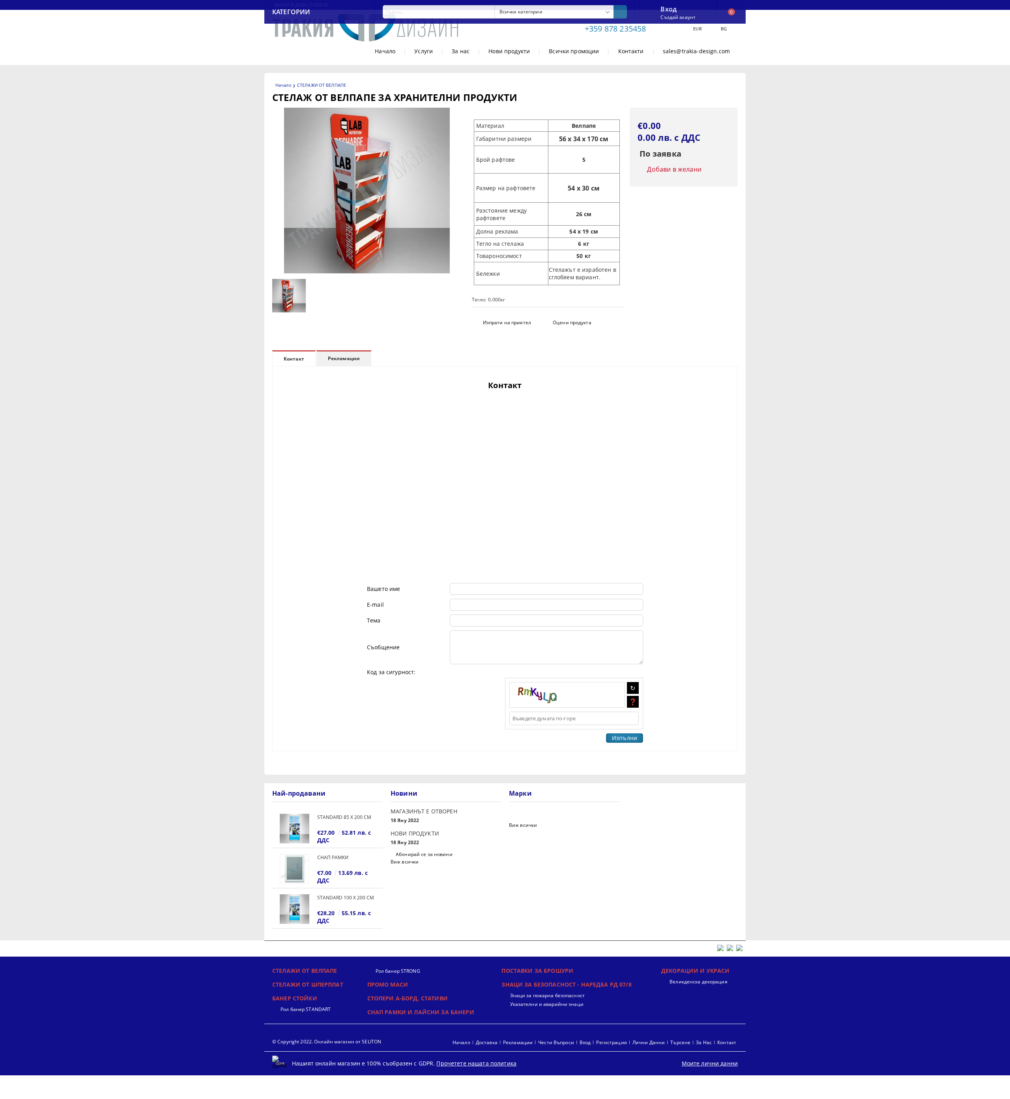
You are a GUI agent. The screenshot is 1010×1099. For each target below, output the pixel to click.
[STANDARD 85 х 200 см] (294, 828)
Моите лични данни (710, 1063)
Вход (668, 8)
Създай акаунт (678, 17)
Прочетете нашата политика (476, 1063)
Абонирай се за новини (424, 854)
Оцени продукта (572, 322)
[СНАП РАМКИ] (294, 869)
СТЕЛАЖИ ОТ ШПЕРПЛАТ (307, 984)
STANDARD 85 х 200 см (344, 817)
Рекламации (344, 358)
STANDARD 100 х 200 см (345, 897)
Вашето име (383, 588)
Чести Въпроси (556, 1042)
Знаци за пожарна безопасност (547, 995)
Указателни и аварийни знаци (546, 1004)
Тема (374, 620)
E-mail (375, 604)
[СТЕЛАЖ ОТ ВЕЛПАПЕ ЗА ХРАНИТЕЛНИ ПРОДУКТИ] (367, 271)
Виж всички (405, 861)
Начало (385, 51)
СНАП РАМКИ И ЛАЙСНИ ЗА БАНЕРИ (420, 1012)
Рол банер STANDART (306, 1009)
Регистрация (611, 1042)
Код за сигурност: (391, 672)
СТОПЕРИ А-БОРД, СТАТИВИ (407, 998)
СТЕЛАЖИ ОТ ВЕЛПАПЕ (321, 85)
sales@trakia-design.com (696, 51)
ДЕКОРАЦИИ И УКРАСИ (695, 970)
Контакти (631, 51)
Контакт (294, 358)
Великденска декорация (699, 981)
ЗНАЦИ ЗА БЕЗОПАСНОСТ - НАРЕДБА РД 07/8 (566, 984)
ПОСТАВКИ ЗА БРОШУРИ (537, 970)
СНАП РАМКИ (332, 857)
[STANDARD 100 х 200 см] (294, 909)
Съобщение (383, 647)
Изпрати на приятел (507, 322)
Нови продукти (509, 51)
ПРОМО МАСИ (387, 984)
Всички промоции (574, 51)
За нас (460, 51)
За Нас (704, 1042)
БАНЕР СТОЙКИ (294, 998)
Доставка (487, 1042)
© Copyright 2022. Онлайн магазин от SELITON (326, 1041)
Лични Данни (648, 1042)
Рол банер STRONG (398, 971)
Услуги (423, 51)
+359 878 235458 (615, 28)
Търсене (680, 1042)
